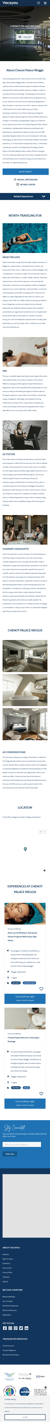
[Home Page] (10, 3)
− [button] (44, 831)
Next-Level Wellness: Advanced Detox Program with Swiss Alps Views (22, 936)
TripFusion (6, 1277)
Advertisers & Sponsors (10, 1306)
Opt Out (5, 1281)
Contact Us (6, 1263)
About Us (6, 1254)
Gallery (27, 37)
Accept (25, 1417)
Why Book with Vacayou (11, 1355)
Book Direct (25, 171)
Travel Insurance (8, 1346)
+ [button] (41, 831)
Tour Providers (8, 1301)
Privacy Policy (7, 1272)
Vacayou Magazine (9, 1350)
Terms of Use (7, 1268)
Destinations (7, 1315)
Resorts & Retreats (9, 1297)
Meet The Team (8, 1259)
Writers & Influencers (10, 1310)
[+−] (25, 851)
